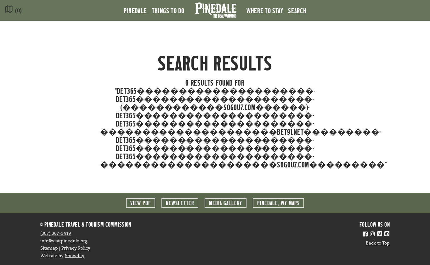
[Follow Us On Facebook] (365, 235)
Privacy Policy (75, 248)
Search (297, 10)
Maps (278, 203)
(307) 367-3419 (55, 234)
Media (225, 203)
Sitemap (49, 248)
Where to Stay (264, 10)
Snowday (74, 256)
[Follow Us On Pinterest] (387, 235)
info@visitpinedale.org (64, 241)
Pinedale (135, 10)
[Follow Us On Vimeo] (379, 235)
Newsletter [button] (180, 203)
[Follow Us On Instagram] (372, 235)
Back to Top (378, 243)
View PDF (140, 203)
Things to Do (168, 10)
